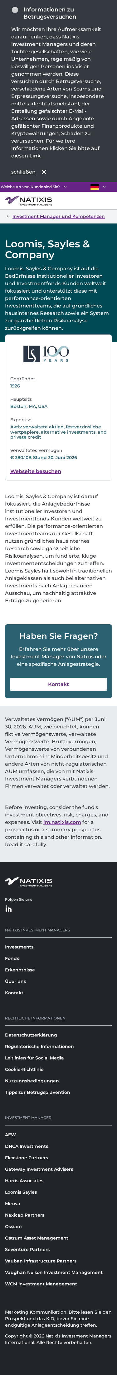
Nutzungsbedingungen (32, 1081)
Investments (19, 947)
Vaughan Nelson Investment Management (54, 1272)
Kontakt (14, 993)
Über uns (15, 981)
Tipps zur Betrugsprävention (37, 1092)
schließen (23, 172)
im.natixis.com (62, 822)
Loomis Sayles (21, 1192)
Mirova (12, 1203)
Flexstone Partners (26, 1158)
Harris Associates (24, 1180)
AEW (10, 1135)
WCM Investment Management (41, 1284)
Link (35, 156)
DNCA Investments (26, 1146)
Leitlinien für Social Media (34, 1058)
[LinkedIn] (8, 909)
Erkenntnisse (20, 970)
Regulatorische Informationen (39, 1046)
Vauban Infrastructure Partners (40, 1261)
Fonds (12, 958)
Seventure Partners (27, 1249)
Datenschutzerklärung (31, 1035)
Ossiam (13, 1226)
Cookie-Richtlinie (24, 1069)
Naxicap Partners (24, 1215)
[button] (58, 684)
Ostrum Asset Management (36, 1238)
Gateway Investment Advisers (39, 1169)
